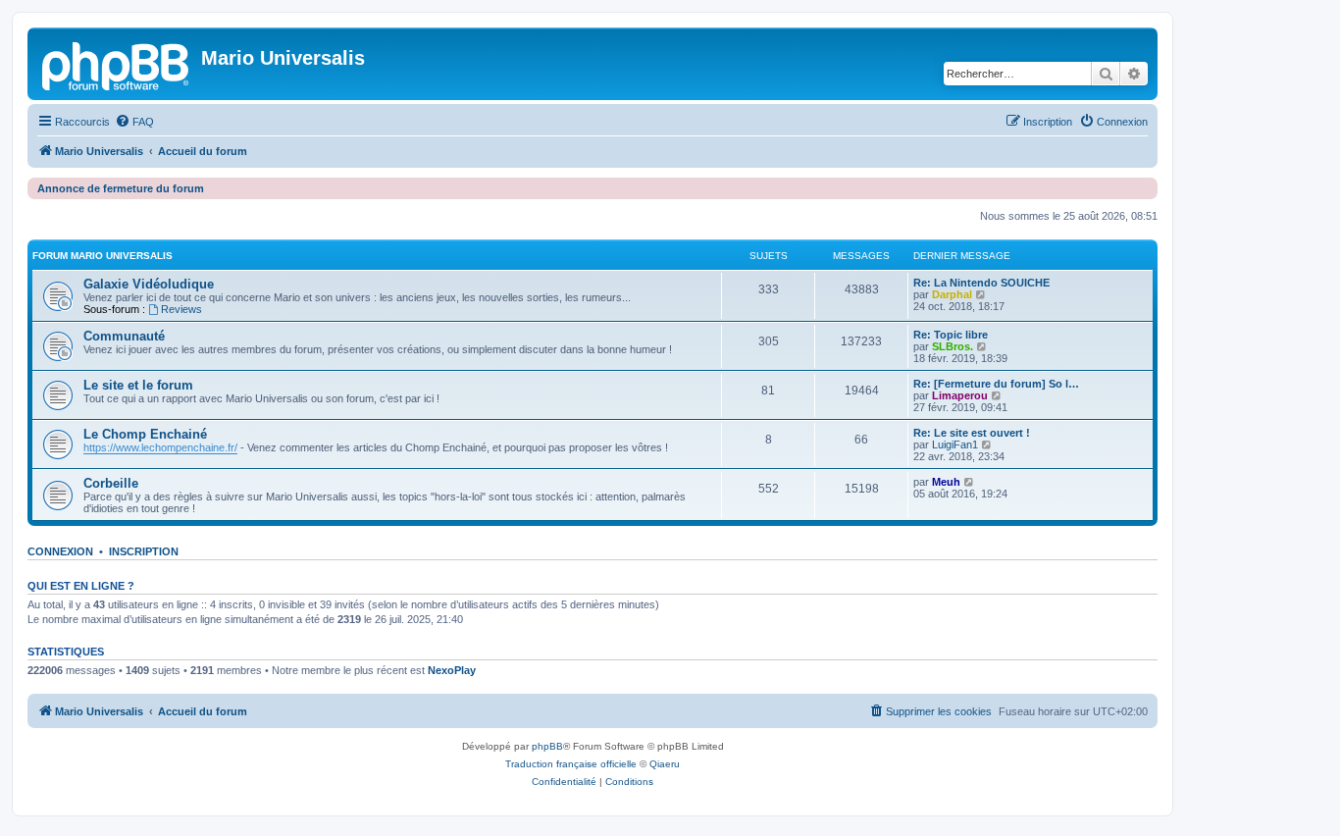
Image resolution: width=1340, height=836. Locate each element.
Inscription (144, 551)
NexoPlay (452, 670)
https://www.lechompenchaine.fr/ (160, 447)
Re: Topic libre (950, 334)
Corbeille (110, 483)
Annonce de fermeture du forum (120, 188)
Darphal (952, 294)
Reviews (181, 309)
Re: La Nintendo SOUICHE (981, 282)
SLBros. (952, 346)
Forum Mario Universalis (102, 255)
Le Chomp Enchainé (145, 434)
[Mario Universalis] (116, 63)
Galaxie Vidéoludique (148, 284)
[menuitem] (134, 121)
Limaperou (960, 395)
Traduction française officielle (571, 763)
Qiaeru (664, 763)
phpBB (547, 746)
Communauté (124, 336)
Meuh (946, 482)
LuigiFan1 (955, 444)
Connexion (60, 551)
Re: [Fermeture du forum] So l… (996, 384)
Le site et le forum (138, 385)
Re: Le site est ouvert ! (971, 433)
